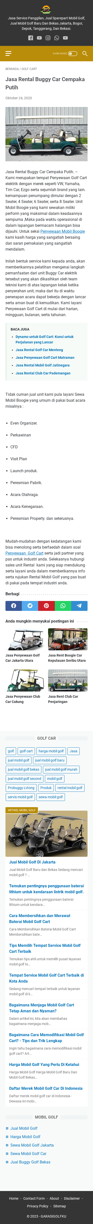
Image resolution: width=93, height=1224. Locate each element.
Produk (46, 788)
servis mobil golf (20, 797)
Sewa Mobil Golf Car (28, 1153)
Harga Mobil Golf (25, 1136)
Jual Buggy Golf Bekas (30, 1162)
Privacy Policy (37, 1206)
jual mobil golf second (24, 779)
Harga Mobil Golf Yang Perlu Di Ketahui (44, 1064)
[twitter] (30, 606)
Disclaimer (72, 1198)
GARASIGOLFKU (53, 1216)
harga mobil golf (51, 751)
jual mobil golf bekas (23, 769)
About (54, 1198)
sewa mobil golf (51, 797)
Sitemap (59, 1206)
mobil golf (54, 779)
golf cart (26, 751)
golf (11, 751)
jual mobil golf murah (61, 769)
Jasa (73, 751)
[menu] (11, 54)
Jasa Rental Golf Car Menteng (39, 350)
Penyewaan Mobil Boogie (62, 231)
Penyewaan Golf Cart (24, 553)
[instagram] (48, 38)
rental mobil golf (70, 788)
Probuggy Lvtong (21, 788)
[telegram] (79, 606)
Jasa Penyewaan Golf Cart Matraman (45, 358)
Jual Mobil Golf (23, 1128)
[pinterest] (46, 606)
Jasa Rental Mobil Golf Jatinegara (43, 365)
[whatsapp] (56, 38)
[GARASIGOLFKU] (46, 9)
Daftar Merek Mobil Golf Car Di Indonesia (46, 1088)
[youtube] (39, 38)
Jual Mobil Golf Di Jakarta (32, 862)
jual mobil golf (18, 760)
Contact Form (34, 1198)
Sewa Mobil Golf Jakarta (32, 1145)
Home (13, 1198)
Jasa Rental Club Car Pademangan (43, 373)
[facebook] (30, 38)
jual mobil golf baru (49, 760)
